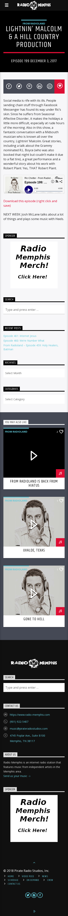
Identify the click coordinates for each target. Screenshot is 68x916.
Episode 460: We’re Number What (23, 340)
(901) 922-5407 (19, 721)
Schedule (13, 880)
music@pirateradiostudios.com (29, 728)
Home (11, 876)
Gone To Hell (34, 619)
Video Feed (28, 876)
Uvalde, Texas (34, 550)
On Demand (33, 880)
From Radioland (34, 23)
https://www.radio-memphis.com (30, 714)
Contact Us (14, 884)
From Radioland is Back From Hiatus (34, 483)
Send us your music (15, 776)
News (45, 876)
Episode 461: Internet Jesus (19, 336)
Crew (50, 880)
